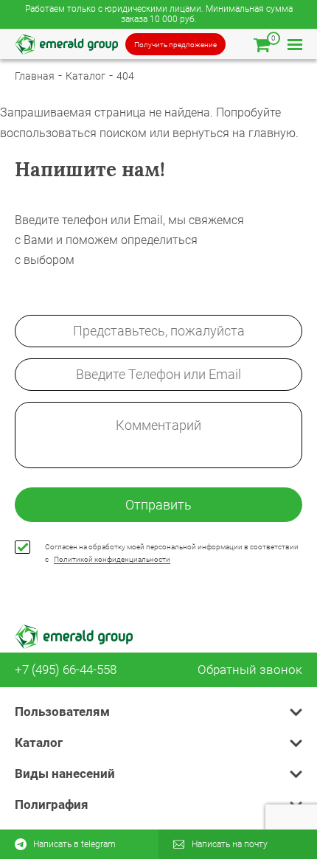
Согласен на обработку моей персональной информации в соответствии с (172, 553)
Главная (35, 76)
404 (125, 76)
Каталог (85, 76)
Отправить (158, 504)
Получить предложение (175, 45)
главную (272, 133)
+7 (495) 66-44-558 (65, 670)
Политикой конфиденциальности (112, 559)
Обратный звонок (250, 670)
